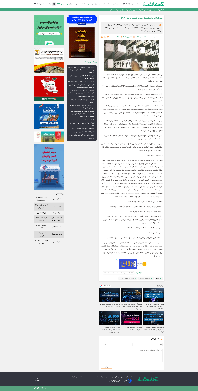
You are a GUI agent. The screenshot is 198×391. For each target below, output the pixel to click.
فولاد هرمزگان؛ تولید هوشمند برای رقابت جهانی (82, 100)
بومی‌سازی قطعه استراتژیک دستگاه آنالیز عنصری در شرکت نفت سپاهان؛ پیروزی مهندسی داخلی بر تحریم (82, 113)
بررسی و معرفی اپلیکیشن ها (41, 199)
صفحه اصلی (135, 4)
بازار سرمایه (93, 4)
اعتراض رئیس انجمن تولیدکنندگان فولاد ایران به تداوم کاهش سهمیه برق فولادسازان (81, 91)
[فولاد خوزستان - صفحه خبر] (49, 88)
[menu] (58, 4)
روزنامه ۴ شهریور (89, 119)
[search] (54, 4)
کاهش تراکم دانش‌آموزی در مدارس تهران (82, 135)
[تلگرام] (102, 37)
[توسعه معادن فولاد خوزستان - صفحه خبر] (49, 60)
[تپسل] (117, 260)
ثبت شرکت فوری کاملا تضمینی (56, 219)
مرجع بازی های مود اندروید (41, 242)
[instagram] (42, 388)
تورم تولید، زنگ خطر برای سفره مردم (83, 132)
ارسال (106, 367)
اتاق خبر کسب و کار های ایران (41, 206)
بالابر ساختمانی (57, 226)
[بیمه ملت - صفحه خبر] (49, 167)
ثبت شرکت (56, 212)
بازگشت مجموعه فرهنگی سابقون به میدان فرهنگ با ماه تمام (82, 77)
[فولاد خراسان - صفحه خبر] (49, 116)
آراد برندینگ (57, 206)
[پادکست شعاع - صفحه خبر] (49, 30)
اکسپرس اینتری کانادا (41, 226)
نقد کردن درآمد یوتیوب (41, 234)
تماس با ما (37, 378)
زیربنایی (116, 4)
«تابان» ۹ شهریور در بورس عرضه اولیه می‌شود (81, 81)
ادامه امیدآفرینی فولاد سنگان (85, 96)
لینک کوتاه (138, 273)
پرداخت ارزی (41, 212)
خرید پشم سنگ (56, 234)
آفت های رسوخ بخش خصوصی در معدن (82, 128)
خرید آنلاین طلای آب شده (41, 219)
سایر (64, 4)
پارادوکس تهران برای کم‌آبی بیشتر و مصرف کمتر (81, 124)
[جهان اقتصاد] (153, 4)
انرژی (71, 4)
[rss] (45, 388)
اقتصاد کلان (126, 4)
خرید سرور (56, 242)
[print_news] (108, 37)
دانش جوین (57, 198)
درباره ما (38, 380)
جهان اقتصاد (101, 377)
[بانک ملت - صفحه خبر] (49, 137)
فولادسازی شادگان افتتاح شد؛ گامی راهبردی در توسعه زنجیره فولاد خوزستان (132, 10)
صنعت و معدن (81, 4)
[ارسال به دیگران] (105, 37)
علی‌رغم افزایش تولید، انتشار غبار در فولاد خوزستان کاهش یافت (82, 106)
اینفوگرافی (91, 138)
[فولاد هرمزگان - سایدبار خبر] (82, 42)
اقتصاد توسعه (105, 4)
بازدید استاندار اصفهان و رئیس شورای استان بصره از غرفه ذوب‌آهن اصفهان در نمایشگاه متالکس (81, 70)
